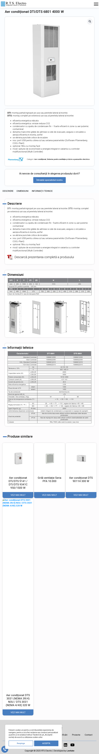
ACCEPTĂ (46, 743)
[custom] (65, 745)
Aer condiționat (40, 159)
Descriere (8, 191)
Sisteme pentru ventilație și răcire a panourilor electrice (68, 159)
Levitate (70, 751)
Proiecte (76, 734)
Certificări (62, 734)
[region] (33, 737)
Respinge (21, 743)
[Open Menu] (96, 4)
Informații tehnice (42, 191)
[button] (90, 21)
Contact (88, 734)
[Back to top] (94, 749)
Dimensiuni (22, 191)
